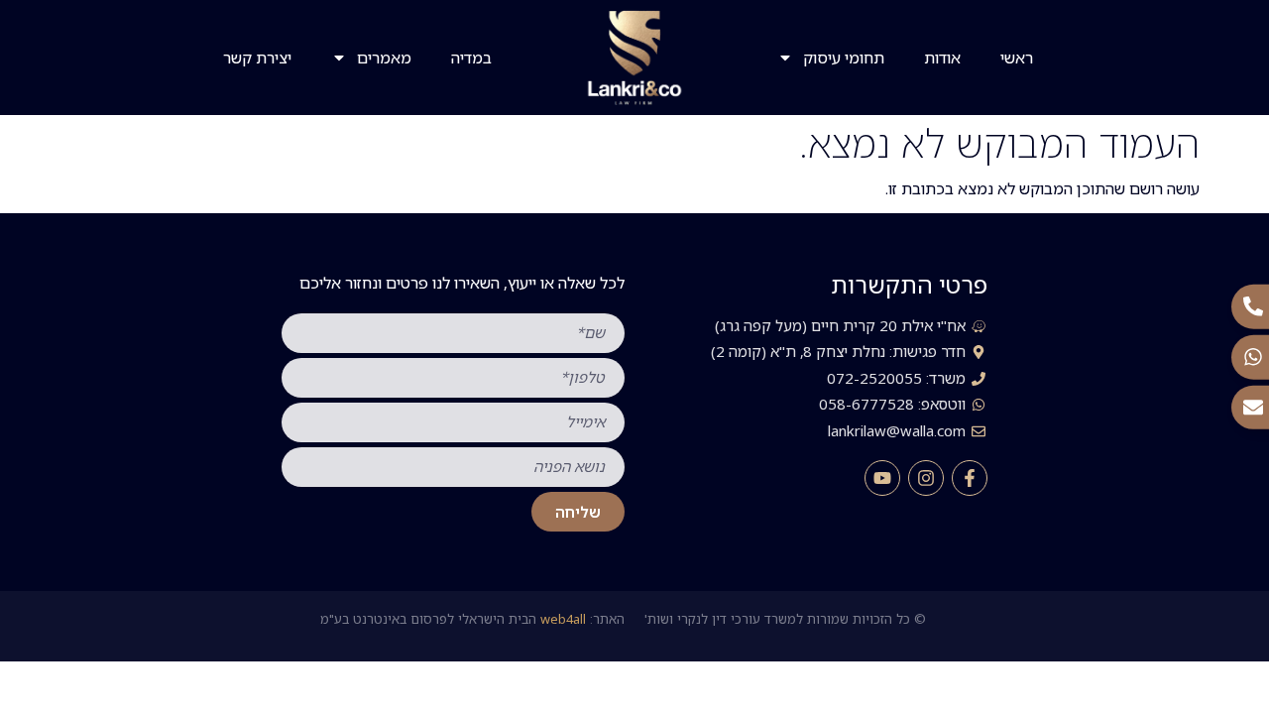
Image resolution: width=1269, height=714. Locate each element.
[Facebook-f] (969, 478)
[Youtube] (882, 478)
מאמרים (384, 57)
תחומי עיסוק (843, 57)
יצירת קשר (257, 57)
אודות (942, 57)
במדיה (471, 57)
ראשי (1016, 57)
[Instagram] (926, 478)
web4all (563, 619)
